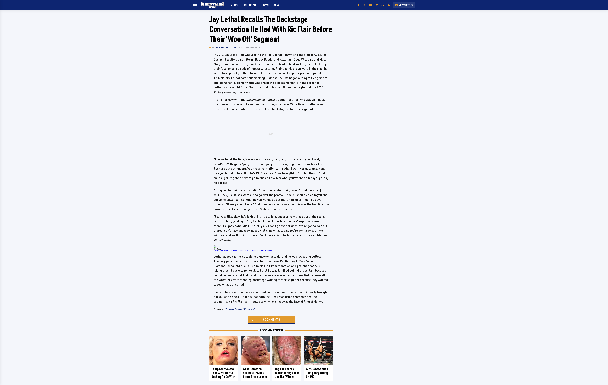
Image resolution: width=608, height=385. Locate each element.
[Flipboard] (376, 5)
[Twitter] (364, 5)
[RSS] (388, 5)
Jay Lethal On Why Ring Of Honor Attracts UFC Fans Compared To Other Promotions (243, 250)
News (234, 5)
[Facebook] (358, 5)
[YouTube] (370, 5)
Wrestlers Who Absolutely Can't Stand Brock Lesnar (255, 373)
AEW (276, 5)
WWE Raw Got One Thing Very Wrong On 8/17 (317, 373)
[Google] (382, 5)
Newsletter (406, 5)
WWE (266, 5)
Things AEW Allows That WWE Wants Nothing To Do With (223, 373)
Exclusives (250, 5)
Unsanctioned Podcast (239, 309)
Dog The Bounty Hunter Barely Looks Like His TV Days (286, 373)
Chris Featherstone (225, 47)
